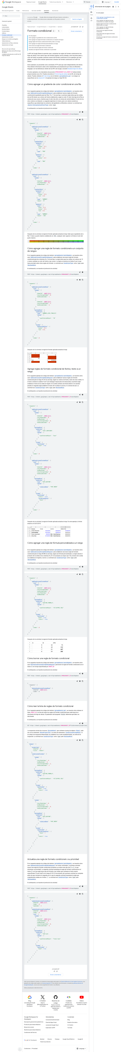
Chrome (49, 1039)
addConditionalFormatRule (40, 126)
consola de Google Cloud (52, 1025)
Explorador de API (50, 1027)
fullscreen (116, 7)
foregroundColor (44, 498)
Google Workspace (41, 26)
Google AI (80, 1039)
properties (35, 747)
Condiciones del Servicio (30, 1032)
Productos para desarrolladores (32, 1024)
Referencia (25, 10)
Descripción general (7, 10)
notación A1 (41, 78)
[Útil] (80, 27)
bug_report (113, 7)
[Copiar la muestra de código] (82, 119)
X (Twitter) (70, 1025)
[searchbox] (11, 16)
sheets (31, 744)
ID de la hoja (46, 76)
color (39, 145)
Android (42, 1039)
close (118, 7)
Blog (68, 1019)
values (39, 315)
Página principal (30, 2)
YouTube (69, 1027)
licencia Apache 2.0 (47, 983)
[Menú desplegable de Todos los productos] (63, 2)
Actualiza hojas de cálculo (74, 69)
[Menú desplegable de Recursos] (74, 2)
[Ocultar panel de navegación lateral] (19, 1049)
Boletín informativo (72, 1022)
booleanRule (38, 310)
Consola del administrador (52, 1019)
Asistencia (55, 10)
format (38, 325)
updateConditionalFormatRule (41, 901)
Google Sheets (42, 2)
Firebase (57, 1039)
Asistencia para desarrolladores (32, 1029)
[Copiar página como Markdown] (58, 31)
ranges (37, 130)
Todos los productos (55, 2)
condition (39, 311)
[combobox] (91, 1)
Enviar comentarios (76, 31)
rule (34, 128)
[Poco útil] (82, 27)
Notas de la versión (29, 1027)
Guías (18, 10)
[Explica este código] (80, 112)
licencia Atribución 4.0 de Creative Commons (71, 981)
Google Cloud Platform (68, 1039)
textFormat (40, 444)
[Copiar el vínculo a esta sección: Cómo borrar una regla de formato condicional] (71, 659)
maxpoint (38, 154)
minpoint (38, 143)
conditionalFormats (38, 754)
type (38, 151)
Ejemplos (46, 10)
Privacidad (34, 1048)
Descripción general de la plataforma (33, 1022)
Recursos (69, 2)
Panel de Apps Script (51, 1022)
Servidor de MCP (36, 10)
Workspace (16, 2)
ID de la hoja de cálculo (61, 74)
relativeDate (44, 487)
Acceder (116, 2)
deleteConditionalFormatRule (41, 688)
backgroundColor (42, 326)
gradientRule (39, 141)
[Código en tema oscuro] (82, 112)
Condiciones (27, 1048)
